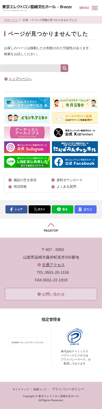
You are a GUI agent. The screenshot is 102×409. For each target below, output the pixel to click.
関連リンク (40, 389)
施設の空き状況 (25, 180)
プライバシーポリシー (68, 389)
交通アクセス (53, 265)
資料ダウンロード (70, 180)
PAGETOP (51, 230)
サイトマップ (21, 389)
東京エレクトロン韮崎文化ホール (37, 8)
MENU (84, 8)
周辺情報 (20, 186)
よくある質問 (66, 186)
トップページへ (20, 79)
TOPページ (11, 19)
